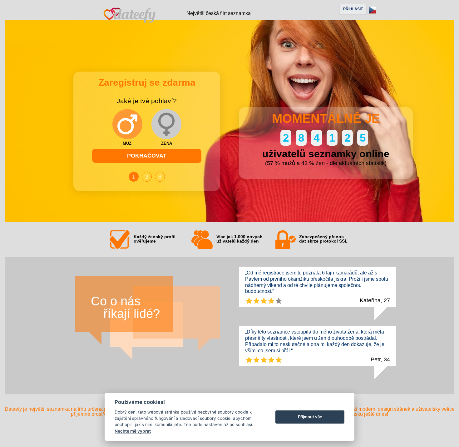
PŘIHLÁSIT (353, 9)
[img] (127, 124)
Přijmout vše (310, 416)
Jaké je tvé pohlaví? (147, 101)
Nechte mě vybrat (133, 431)
